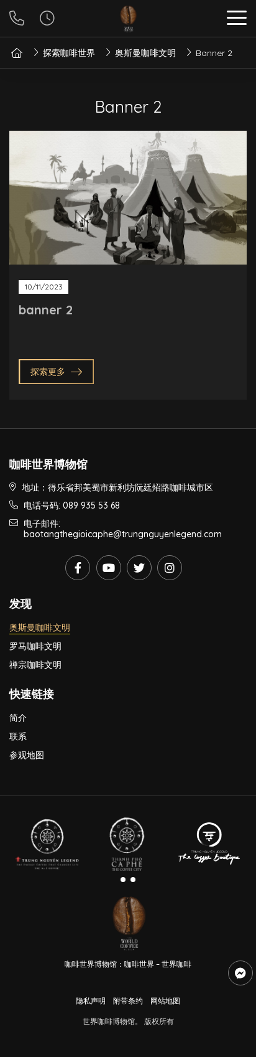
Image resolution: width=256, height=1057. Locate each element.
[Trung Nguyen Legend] (47, 844)
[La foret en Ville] (209, 844)
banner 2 (46, 309)
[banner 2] (128, 198)
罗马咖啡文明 (35, 646)
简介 (18, 717)
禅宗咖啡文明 (35, 664)
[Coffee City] (128, 844)
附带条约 (128, 1000)
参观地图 (26, 755)
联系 (18, 736)
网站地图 (165, 1000)
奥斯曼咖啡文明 (39, 627)
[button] (237, 19)
